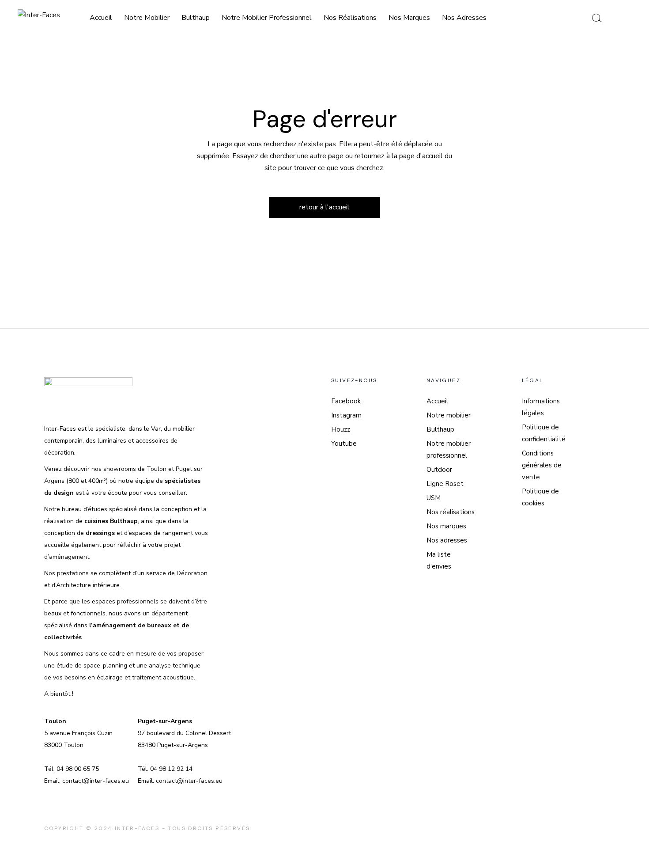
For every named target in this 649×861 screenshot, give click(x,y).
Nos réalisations (450, 512)
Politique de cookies (540, 497)
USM (433, 497)
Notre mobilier (448, 415)
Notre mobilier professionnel (448, 449)
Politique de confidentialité (544, 433)
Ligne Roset (445, 483)
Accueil (437, 401)
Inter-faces (137, 828)
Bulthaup (440, 429)
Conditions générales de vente (542, 465)
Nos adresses (446, 540)
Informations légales (541, 407)
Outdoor (439, 469)
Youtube (344, 443)
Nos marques (446, 526)
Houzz (340, 429)
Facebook (346, 401)
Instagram (346, 415)
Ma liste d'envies (438, 560)
